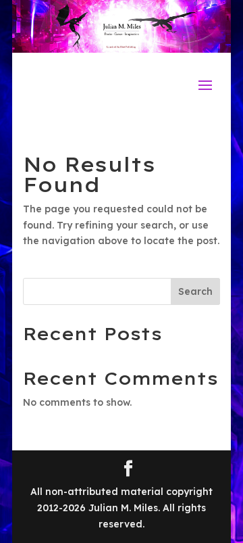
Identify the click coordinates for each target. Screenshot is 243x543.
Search (195, 291)
